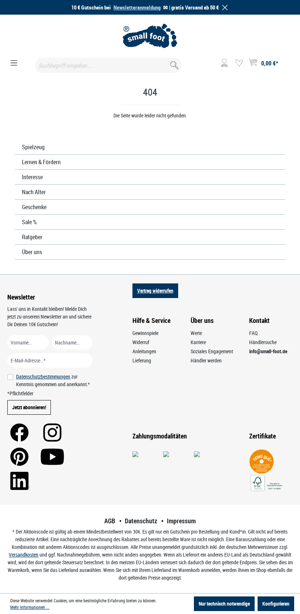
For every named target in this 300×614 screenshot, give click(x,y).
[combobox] (108, 65)
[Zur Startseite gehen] (150, 35)
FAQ (253, 332)
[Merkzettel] (239, 63)
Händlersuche (263, 342)
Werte (196, 332)
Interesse (32, 177)
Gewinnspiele (145, 332)
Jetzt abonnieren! (29, 407)
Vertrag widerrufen (155, 290)
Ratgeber (32, 237)
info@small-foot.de (268, 351)
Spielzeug (33, 147)
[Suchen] (173, 64)
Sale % (29, 222)
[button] (223, 7)
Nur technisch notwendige (224, 603)
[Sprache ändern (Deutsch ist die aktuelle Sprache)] (287, 65)
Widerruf (140, 342)
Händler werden (206, 360)
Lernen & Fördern (41, 162)
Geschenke (34, 207)
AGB (109, 520)
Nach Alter (34, 192)
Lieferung (141, 360)
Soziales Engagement (212, 351)
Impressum (181, 520)
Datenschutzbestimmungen (43, 376)
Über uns (32, 252)
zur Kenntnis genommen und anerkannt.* (53, 380)
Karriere (198, 342)
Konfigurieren (275, 603)
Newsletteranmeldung (137, 7)
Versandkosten (23, 554)
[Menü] (13, 63)
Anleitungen (144, 351)
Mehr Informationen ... (29, 607)
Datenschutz (141, 520)
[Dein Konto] (224, 63)
